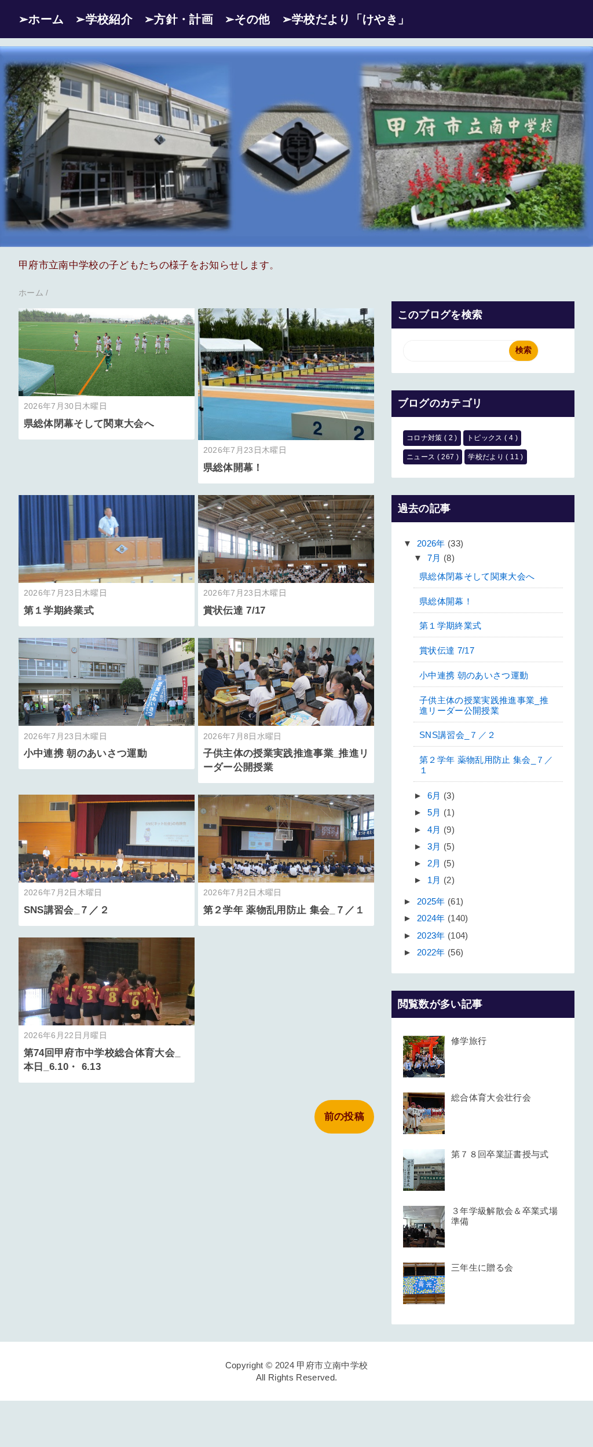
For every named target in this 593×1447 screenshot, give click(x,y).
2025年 (432, 901)
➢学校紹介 (104, 19)
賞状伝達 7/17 (234, 610)
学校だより (487, 457)
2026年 (432, 543)
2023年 (432, 935)
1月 (435, 880)
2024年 (432, 918)
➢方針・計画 (178, 19)
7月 (435, 558)
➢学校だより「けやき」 (346, 19)
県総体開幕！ (233, 467)
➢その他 (247, 19)
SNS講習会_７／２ (66, 910)
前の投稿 (344, 1116)
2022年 (432, 952)
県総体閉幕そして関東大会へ (89, 423)
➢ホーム (41, 19)
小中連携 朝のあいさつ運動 (85, 753)
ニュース (422, 457)
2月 (435, 863)
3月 (435, 846)
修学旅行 (468, 1041)
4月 (435, 830)
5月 (435, 812)
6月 (435, 795)
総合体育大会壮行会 (491, 1097)
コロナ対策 (425, 438)
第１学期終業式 (59, 610)
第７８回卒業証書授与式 (500, 1154)
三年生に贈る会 (482, 1267)
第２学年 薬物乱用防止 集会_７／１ (284, 910)
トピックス (485, 438)
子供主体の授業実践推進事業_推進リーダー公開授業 (483, 705)
